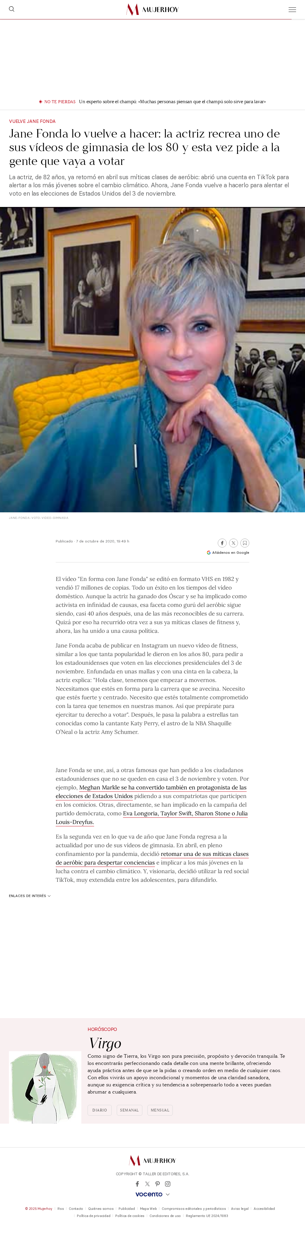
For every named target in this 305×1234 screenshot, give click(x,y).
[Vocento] (152, 1194)
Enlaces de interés (27, 895)
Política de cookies (129, 1216)
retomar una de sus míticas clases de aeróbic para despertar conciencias (152, 858)
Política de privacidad (93, 1216)
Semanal (129, 1110)
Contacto (76, 1209)
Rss (60, 1209)
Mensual (160, 1110)
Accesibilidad (264, 1209)
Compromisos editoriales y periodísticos (194, 1209)
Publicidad (127, 1209)
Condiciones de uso (165, 1216)
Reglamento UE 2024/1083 (207, 1216)
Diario (99, 1110)
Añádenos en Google (230, 552)
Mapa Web (148, 1209)
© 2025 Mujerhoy (38, 1209)
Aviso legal (239, 1209)
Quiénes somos (100, 1209)
